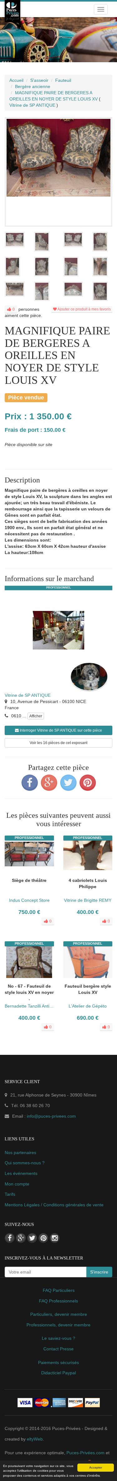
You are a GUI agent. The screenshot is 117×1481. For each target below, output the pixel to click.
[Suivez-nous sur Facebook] (10, 1238)
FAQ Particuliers (59, 1290)
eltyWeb (35, 1439)
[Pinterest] (88, 783)
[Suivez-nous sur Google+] (21, 1238)
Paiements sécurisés (58, 1362)
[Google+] (49, 783)
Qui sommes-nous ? (25, 1162)
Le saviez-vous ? (58, 1338)
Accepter (95, 1467)
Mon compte (17, 1183)
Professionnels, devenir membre (58, 1324)
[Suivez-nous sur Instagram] (55, 1238)
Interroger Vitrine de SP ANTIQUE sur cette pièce (60, 730)
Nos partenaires (20, 1152)
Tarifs (10, 1194)
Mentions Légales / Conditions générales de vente (54, 1204)
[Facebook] (30, 783)
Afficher (35, 716)
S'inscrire (99, 1271)
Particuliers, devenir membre (58, 1314)
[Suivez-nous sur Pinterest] (43, 1238)
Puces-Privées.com (85, 1452)
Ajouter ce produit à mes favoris (84, 309)
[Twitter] (68, 783)
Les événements (21, 1173)
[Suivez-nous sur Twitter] (32, 1238)
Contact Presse (58, 1348)
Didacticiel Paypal (58, 1372)
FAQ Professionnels (58, 1300)
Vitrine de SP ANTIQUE (28, 695)
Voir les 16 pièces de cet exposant (58, 743)
